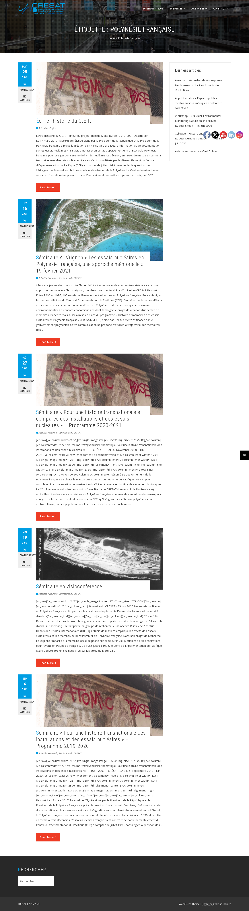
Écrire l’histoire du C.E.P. (63, 121)
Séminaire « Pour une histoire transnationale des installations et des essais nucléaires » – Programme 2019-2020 (91, 739)
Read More (47, 187)
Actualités (43, 128)
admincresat (26, 89)
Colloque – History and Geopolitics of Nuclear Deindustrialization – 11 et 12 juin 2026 (198, 138)
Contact (219, 8)
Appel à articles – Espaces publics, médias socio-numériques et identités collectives (199, 103)
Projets (52, 128)
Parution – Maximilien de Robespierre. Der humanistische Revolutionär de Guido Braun (199, 85)
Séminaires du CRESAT (70, 278)
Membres (176, 8)
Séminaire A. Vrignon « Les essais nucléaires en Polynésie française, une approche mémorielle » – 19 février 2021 (92, 264)
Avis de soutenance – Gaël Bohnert (197, 151)
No (25, 98)
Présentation (153, 8)
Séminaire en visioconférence (69, 586)
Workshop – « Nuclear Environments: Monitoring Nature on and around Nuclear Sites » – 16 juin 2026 (198, 120)
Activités (197, 8)
